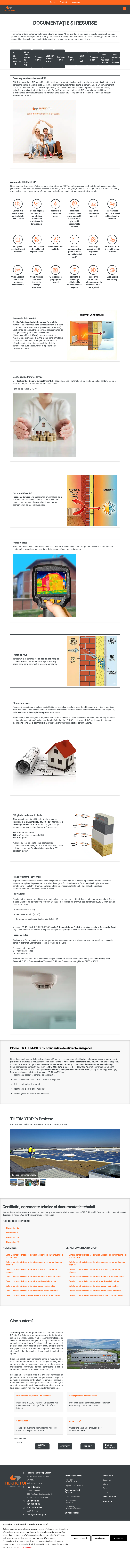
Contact (63, 2)
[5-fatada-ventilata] (43, 1184)
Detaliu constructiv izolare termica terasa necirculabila (30, 1286)
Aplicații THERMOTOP (74, 1486)
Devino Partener (109, 1496)
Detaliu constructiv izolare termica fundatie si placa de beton (33, 1276)
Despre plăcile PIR (73, 1497)
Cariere (53, 2)
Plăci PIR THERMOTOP (71, 1481)
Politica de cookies (25, 1547)
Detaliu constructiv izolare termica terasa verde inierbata (32, 1291)
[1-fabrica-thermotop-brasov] (13, 1184)
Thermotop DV (12, 1228)
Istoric (105, 1484)
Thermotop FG (12, 1242)
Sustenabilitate (72, 1513)
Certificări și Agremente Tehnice (73, 1507)
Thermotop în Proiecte (71, 1502)
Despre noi (41, 1446)
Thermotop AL (12, 1233)
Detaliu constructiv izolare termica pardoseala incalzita (31, 1281)
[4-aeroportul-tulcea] (35, 1184)
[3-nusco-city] (28, 1184)
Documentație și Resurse (72, 1491)
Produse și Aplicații (74, 1476)
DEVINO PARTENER (110, 1446)
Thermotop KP (12, 1237)
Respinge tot (100, 1538)
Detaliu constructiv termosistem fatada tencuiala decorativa (33, 1295)
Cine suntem (107, 1476)
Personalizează (80, 1538)
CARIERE (88, 1446)
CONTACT (65, 1446)
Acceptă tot (118, 1538)
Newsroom (75, 2)
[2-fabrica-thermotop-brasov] (21, 1184)
